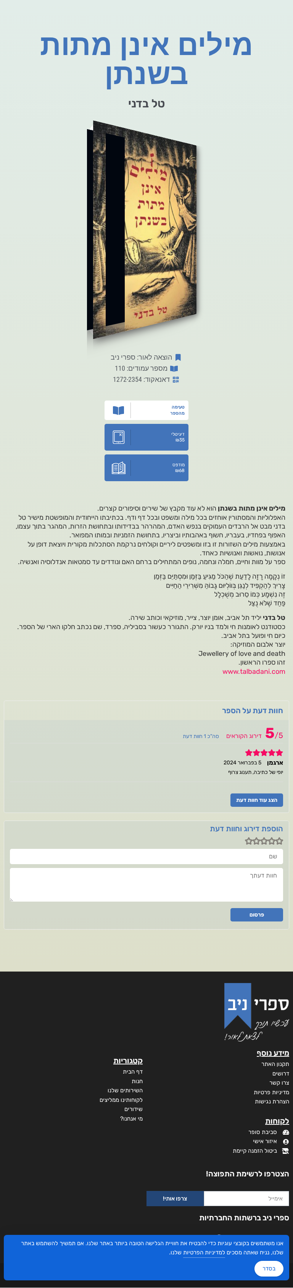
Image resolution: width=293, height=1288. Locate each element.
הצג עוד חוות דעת (256, 800)
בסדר (268, 1268)
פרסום (257, 915)
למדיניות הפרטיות (204, 1252)
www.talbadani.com (253, 671)
